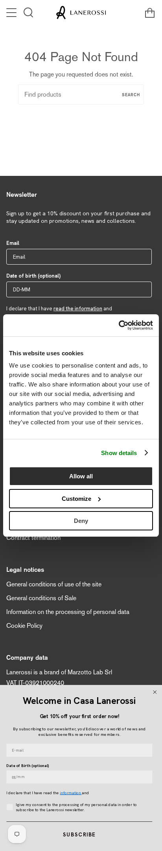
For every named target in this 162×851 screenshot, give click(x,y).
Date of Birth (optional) (27, 766)
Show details (119, 453)
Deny (81, 520)
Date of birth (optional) (33, 275)
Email (12, 243)
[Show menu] (12, 13)
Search (131, 94)
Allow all (81, 476)
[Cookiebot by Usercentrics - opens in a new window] (118, 325)
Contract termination (33, 537)
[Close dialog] (155, 692)
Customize (76, 498)
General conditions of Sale (41, 598)
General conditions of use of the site (53, 584)
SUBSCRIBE (79, 834)
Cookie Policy (24, 625)
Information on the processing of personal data (67, 612)
